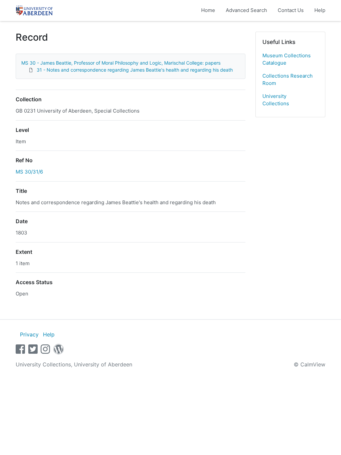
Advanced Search (246, 10)
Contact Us (291, 10)
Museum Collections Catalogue (286, 59)
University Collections (275, 100)
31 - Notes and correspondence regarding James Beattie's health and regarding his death (135, 70)
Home (208, 10)
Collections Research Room (287, 80)
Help (319, 10)
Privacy (29, 334)
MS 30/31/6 (29, 172)
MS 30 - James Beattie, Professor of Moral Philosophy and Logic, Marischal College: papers (120, 63)
